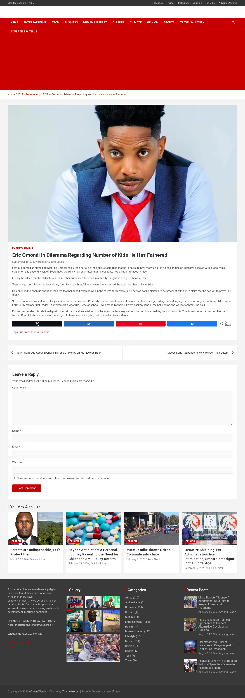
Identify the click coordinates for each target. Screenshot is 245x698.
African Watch (37, 691)
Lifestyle (130, 636)
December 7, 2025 (195, 568)
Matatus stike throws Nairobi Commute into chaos (148, 552)
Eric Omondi (25, 332)
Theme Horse (70, 691)
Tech (55, 22)
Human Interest (95, 22)
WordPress (113, 691)
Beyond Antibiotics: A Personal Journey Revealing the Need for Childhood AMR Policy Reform (93, 554)
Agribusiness (132, 602)
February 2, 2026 (135, 559)
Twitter (170, 3)
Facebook (157, 3)
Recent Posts (198, 590)
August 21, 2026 (207, 672)
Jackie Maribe (41, 332)
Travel (128, 660)
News (14, 22)
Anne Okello (154, 559)
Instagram (183, 3)
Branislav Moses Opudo (50, 261)
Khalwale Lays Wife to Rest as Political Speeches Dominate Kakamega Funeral (217, 664)
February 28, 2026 (79, 563)
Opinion (152, 22)
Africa (128, 597)
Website (17, 462)
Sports (129, 650)
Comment (19, 387)
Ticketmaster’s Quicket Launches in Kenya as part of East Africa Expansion (216, 645)
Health (129, 626)
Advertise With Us (228, 3)
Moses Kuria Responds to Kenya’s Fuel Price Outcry (198, 352)
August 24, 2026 (207, 612)
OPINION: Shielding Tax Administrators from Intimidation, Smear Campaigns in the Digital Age (209, 556)
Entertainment (35, 22)
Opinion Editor (38, 559)
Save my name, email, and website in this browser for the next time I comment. (63, 478)
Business (71, 22)
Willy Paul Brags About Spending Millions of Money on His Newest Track (59, 352)
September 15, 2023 (23, 261)
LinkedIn (210, 3)
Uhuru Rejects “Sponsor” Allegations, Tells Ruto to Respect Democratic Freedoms (214, 603)
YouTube (197, 3)
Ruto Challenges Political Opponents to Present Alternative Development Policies (214, 625)
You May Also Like (25, 507)
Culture (118, 22)
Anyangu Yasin (227, 612)
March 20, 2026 (19, 559)
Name (16, 430)
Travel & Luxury (192, 22)
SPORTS (169, 22)
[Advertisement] (122, 63)
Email (16, 446)
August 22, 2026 (207, 653)
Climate (136, 22)
